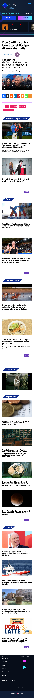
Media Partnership (9, 680)
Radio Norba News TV (16, 13)
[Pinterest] (18, 96)
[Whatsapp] (26, 96)
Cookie (22, 687)
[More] (30, 96)
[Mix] (22, 96)
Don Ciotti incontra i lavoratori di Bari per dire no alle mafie (16, 45)
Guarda (25, 17)
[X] (7, 96)
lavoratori (22, 106)
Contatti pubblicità (9, 678)
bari (7, 106)
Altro (26, 191)
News (5, 661)
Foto (4, 668)
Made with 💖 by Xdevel (17, 693)
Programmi (6, 658)
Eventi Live (6, 675)
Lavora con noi (8, 671)
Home (3, 13)
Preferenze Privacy (14, 687)
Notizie (8, 13)
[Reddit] (11, 96)
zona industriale (8, 110)
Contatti (28, 687)
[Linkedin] (15, 96)
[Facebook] (4, 96)
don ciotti (14, 106)
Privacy (6, 687)
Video (5, 665)
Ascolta (9, 17)
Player (5, 656)
